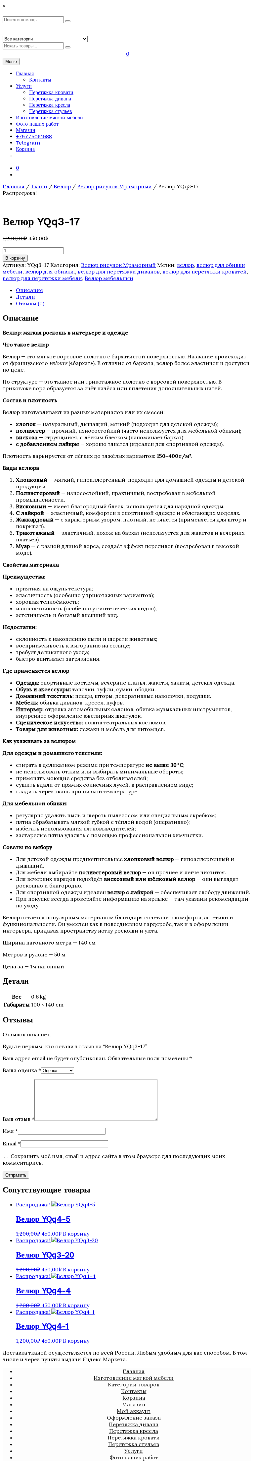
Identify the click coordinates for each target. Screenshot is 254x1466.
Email (12, 1143)
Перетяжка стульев (50, 111)
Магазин (25, 130)
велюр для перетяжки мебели (42, 278)
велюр (185, 265)
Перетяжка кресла (49, 105)
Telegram (28, 143)
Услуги (24, 86)
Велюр (62, 186)
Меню (11, 61)
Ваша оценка (22, 1070)
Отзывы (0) (30, 303)
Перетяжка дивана (50, 98)
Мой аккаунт (133, 1411)
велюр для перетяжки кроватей (204, 271)
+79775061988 (34, 136)
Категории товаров (133, 1384)
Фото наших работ (37, 124)
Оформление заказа (134, 1417)
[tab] (133, 290)
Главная (25, 73)
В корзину (15, 258)
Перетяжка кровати (51, 92)
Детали (25, 296)
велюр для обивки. (50, 271)
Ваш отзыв (18, 1119)
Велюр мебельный (109, 278)
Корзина (25, 149)
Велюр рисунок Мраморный (114, 186)
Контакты (40, 80)
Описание (29, 290)
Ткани (39, 186)
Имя (10, 1131)
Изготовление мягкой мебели (49, 117)
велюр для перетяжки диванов (119, 271)
